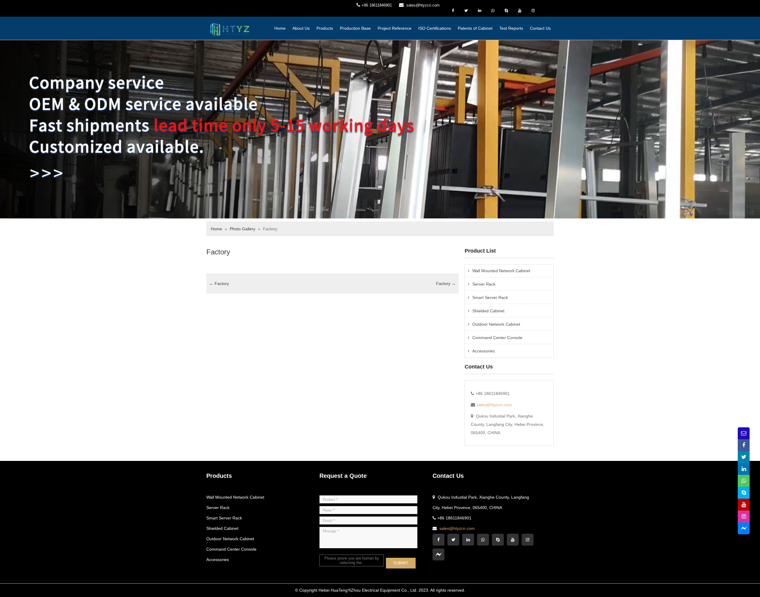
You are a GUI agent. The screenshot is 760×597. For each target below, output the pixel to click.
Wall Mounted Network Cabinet (501, 270)
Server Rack (483, 284)
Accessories (483, 351)
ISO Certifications (434, 28)
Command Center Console (497, 337)
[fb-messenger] (546, 6)
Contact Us (540, 28)
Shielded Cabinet (488, 310)
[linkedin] (479, 11)
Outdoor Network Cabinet (496, 324)
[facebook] (453, 11)
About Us (301, 28)
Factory (218, 252)
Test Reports (511, 28)
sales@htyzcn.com (423, 5)
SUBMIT (400, 563)
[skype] (506, 11)
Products (324, 28)
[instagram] (533, 11)
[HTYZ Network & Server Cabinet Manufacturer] (230, 28)
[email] (744, 433)
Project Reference (394, 28)
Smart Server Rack (490, 297)
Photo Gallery (242, 228)
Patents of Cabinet (475, 28)
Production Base (355, 28)
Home (280, 28)
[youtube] (519, 11)
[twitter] (466, 11)
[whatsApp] (493, 11)
